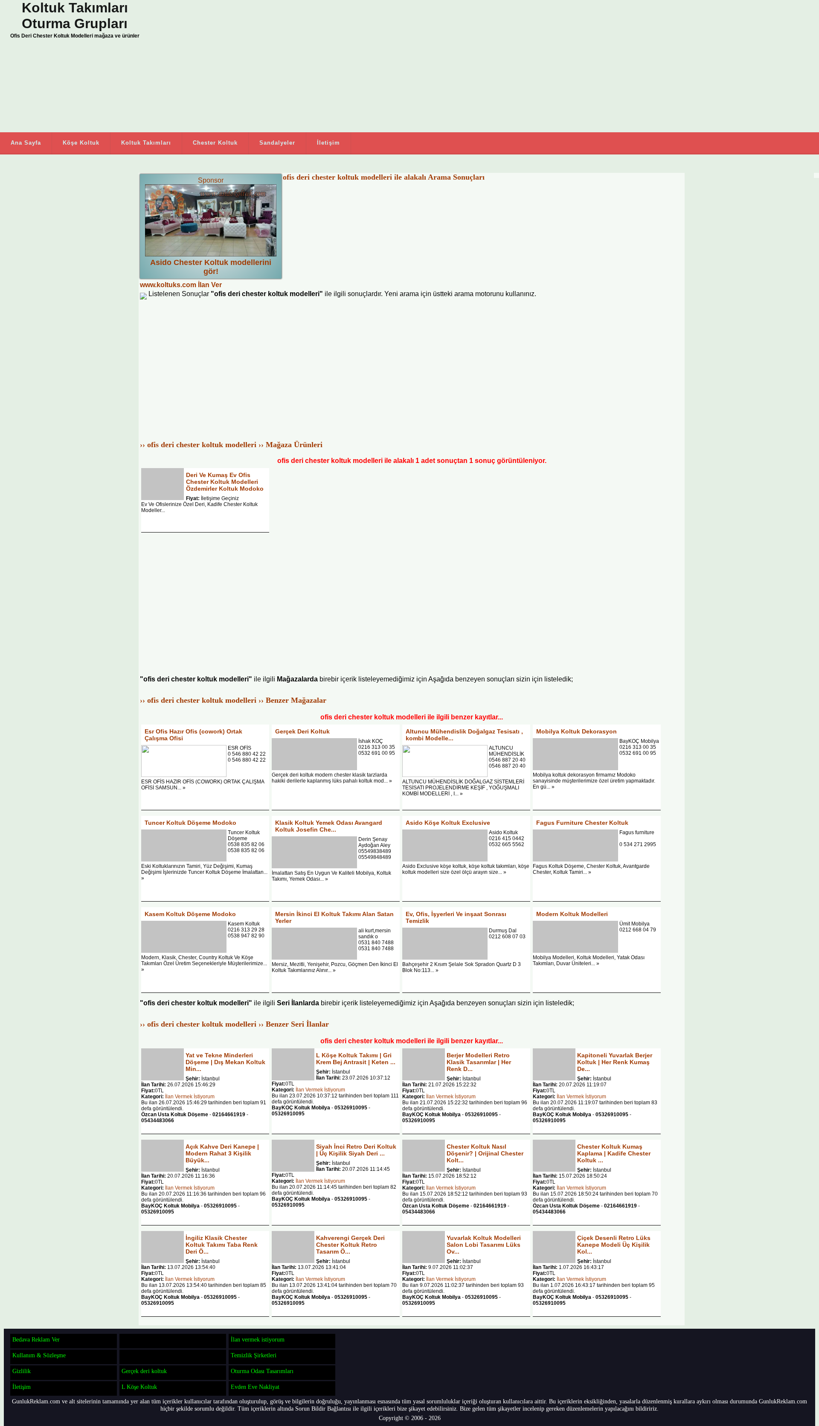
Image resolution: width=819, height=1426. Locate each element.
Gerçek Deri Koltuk (302, 731)
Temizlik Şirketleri (253, 1355)
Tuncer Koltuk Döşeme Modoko (190, 822)
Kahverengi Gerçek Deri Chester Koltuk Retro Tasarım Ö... (350, 1244)
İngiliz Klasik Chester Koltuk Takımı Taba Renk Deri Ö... (222, 1244)
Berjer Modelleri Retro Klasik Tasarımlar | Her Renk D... (479, 1062)
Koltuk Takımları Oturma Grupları (75, 15)
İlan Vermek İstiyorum (190, 1097)
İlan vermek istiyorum (258, 1339)
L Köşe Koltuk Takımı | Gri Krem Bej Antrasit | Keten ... (355, 1058)
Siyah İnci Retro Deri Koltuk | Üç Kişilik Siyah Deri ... (356, 1150)
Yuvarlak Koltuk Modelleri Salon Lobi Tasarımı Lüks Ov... (484, 1244)
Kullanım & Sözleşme (39, 1355)
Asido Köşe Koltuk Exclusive (448, 822)
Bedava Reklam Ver (36, 1339)
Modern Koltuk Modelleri (572, 914)
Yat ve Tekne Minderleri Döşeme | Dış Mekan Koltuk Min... (225, 1062)
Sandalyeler (277, 143)
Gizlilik (21, 1371)
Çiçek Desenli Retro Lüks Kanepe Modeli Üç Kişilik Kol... (614, 1244)
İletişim (328, 143)
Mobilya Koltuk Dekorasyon (576, 731)
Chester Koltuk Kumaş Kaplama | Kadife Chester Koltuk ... (614, 1153)
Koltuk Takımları (146, 143)
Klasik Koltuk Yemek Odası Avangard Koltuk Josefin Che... (328, 826)
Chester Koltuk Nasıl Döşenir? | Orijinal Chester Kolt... (485, 1153)
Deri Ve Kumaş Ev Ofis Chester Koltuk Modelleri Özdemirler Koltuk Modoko (225, 481)
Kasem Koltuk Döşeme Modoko (190, 914)
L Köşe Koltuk (139, 1386)
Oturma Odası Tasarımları (262, 1371)
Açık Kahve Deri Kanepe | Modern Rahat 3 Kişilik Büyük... (222, 1153)
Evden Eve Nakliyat (255, 1386)
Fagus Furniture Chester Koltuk (582, 822)
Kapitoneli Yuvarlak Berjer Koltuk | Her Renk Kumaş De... (614, 1062)
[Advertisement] (341, 66)
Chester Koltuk (215, 143)
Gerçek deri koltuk (144, 1371)
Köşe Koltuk (81, 143)
